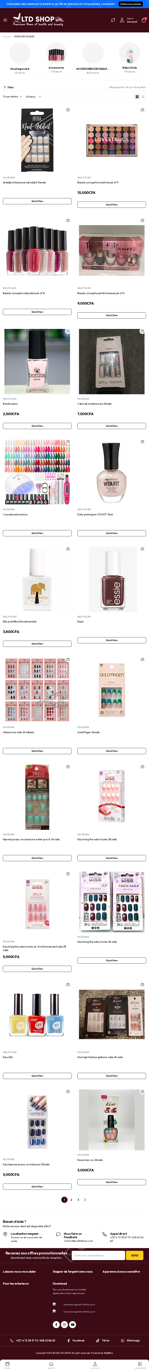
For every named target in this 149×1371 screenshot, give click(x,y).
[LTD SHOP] (37, 20)
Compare (68, 110)
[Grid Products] (137, 96)
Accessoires (56, 67)
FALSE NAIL (9, 177)
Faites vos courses (130, 4)
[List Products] (143, 96)
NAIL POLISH (84, 177)
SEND (134, 1255)
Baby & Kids (129, 67)
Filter (11, 87)
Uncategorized (19, 69)
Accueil (6, 36)
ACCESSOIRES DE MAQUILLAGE (95, 69)
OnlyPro (108, 1352)
